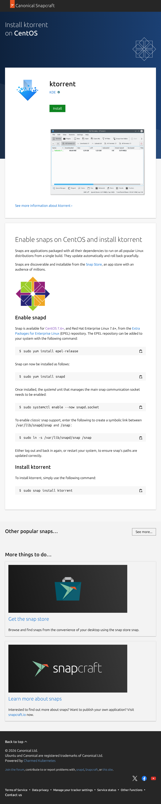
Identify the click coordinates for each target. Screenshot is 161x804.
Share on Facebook (144, 778)
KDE (53, 92)
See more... (144, 532)
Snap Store (94, 264)
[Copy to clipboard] (140, 351)
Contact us (13, 795)
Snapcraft (91, 769)
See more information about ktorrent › (43, 205)
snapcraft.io (17, 714)
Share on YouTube (153, 778)
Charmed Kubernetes (40, 760)
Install (57, 108)
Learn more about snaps (35, 699)
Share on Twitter (135, 778)
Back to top (14, 742)
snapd (80, 769)
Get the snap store (28, 619)
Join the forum (14, 769)
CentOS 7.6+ (54, 328)
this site (108, 769)
